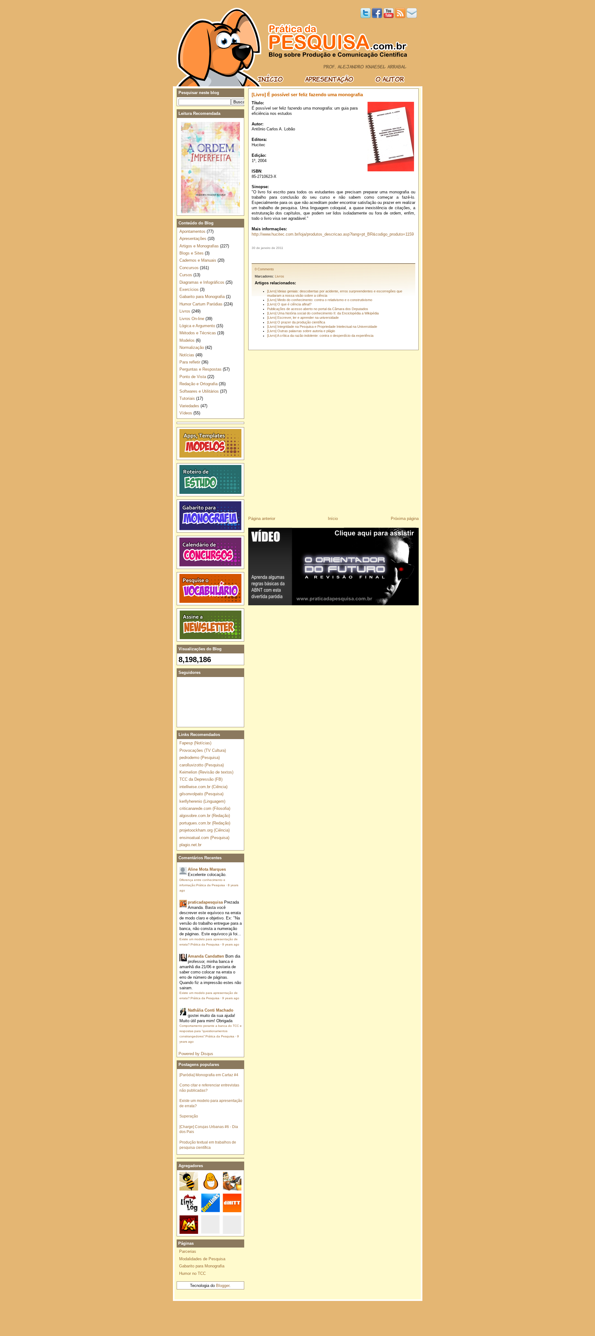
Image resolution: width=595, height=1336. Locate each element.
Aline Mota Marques (207, 869)
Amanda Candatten (206, 956)
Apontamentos (192, 231)
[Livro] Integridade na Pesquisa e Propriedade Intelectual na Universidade (322, 326)
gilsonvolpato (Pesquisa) (201, 794)
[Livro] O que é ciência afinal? (289, 304)
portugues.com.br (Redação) (204, 823)
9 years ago (230, 944)
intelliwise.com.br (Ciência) (203, 786)
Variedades (189, 406)
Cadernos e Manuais (197, 260)
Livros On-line (191, 318)
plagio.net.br (190, 844)
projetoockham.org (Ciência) (204, 830)
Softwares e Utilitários (199, 391)
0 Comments (264, 269)
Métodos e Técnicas (197, 333)
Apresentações (192, 238)
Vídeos (185, 413)
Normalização (191, 347)
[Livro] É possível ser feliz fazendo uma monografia (307, 94)
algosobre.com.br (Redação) (204, 815)
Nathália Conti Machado (210, 1010)
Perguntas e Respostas (200, 369)
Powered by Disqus (195, 1053)
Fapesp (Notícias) (195, 743)
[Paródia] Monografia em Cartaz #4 (208, 1075)
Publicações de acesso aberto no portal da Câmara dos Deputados (317, 309)
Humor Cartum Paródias (201, 304)
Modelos (187, 340)
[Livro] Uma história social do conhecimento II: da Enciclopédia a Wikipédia (323, 313)
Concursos (189, 267)
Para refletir (189, 362)
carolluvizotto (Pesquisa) (201, 765)
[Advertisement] (333, 256)
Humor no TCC (192, 1273)
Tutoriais (187, 398)
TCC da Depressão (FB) (201, 779)
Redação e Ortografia (198, 383)
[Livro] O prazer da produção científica (296, 322)
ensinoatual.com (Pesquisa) (204, 837)
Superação (188, 1116)
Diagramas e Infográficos (201, 282)
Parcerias (187, 1251)
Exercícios (189, 289)
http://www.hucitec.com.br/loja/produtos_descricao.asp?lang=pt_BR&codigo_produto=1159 (333, 234)
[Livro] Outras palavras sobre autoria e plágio (301, 331)
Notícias (186, 355)
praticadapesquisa (205, 902)
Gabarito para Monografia (202, 296)
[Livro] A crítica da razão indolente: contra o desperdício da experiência (320, 335)
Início (333, 518)
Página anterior (261, 518)
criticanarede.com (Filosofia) (204, 808)
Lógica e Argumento (197, 325)
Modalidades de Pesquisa (202, 1259)
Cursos (185, 275)
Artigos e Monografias (199, 246)
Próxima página (405, 518)
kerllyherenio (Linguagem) (202, 801)
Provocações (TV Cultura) (202, 750)
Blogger (222, 1285)
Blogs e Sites (191, 253)
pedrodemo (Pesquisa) (199, 757)
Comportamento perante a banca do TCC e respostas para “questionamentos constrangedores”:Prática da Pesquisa (210, 1031)
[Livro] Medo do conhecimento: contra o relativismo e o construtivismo (319, 300)
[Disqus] (333, 430)
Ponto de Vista (192, 376)
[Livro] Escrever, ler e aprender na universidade (303, 317)
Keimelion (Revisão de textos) (206, 772)
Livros (279, 276)
